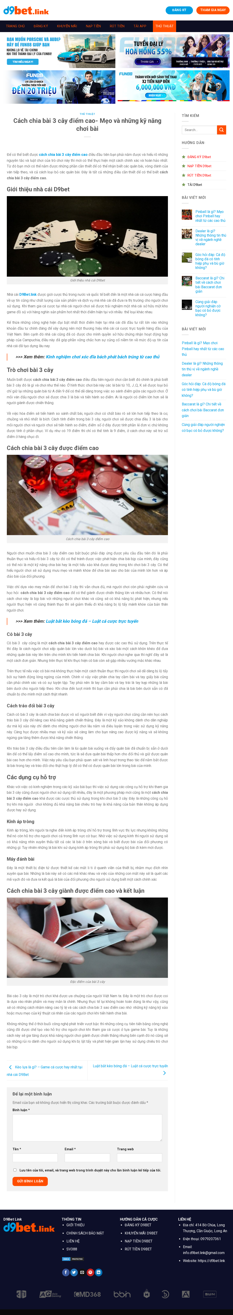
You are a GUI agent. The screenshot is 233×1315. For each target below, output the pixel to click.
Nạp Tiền (93, 26)
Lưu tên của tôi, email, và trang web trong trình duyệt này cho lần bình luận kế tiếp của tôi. (90, 1170)
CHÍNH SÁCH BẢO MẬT (85, 1233)
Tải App (140, 26)
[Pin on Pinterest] (90, 1272)
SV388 (71, 1249)
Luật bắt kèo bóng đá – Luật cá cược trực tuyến (92, 621)
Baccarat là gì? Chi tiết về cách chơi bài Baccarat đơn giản (209, 284)
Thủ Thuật (164, 26)
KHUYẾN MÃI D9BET (141, 1233)
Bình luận (21, 1110)
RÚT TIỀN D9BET (138, 1249)
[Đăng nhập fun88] (174, 87)
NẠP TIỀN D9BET (138, 1241)
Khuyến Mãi (67, 26)
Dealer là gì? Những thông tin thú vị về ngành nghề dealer (210, 237)
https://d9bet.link (211, 1261)
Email (70, 1149)
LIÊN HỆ (73, 1241)
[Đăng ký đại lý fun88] (59, 51)
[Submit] (221, 129)
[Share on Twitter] (74, 1272)
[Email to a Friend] (82, 1272)
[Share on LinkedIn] (98, 1272)
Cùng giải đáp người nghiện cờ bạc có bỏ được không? (207, 308)
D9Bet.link (28, 294)
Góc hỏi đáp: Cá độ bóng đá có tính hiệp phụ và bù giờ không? (210, 261)
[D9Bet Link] (26, 10)
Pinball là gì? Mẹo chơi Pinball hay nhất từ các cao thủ (210, 216)
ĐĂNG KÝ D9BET (138, 1225)
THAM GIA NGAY (213, 10)
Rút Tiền (117, 26)
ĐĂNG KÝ (179, 10)
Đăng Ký (41, 26)
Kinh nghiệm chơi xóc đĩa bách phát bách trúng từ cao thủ (102, 356)
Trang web (125, 1149)
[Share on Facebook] (66, 1272)
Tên (17, 1149)
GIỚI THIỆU (75, 1225)
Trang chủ (15, 26)
